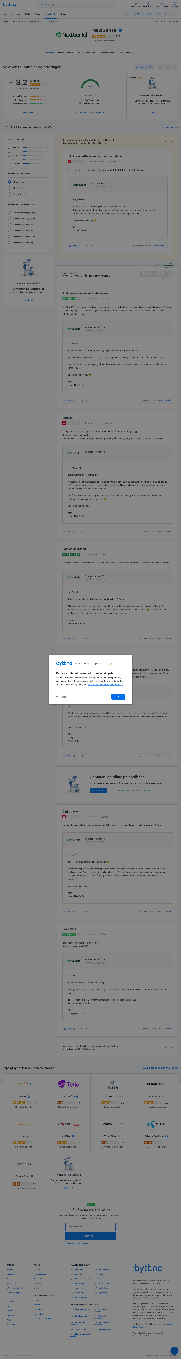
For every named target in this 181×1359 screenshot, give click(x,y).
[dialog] (90, 679)
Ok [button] (118, 697)
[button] (61, 696)
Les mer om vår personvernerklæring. (105, 684)
